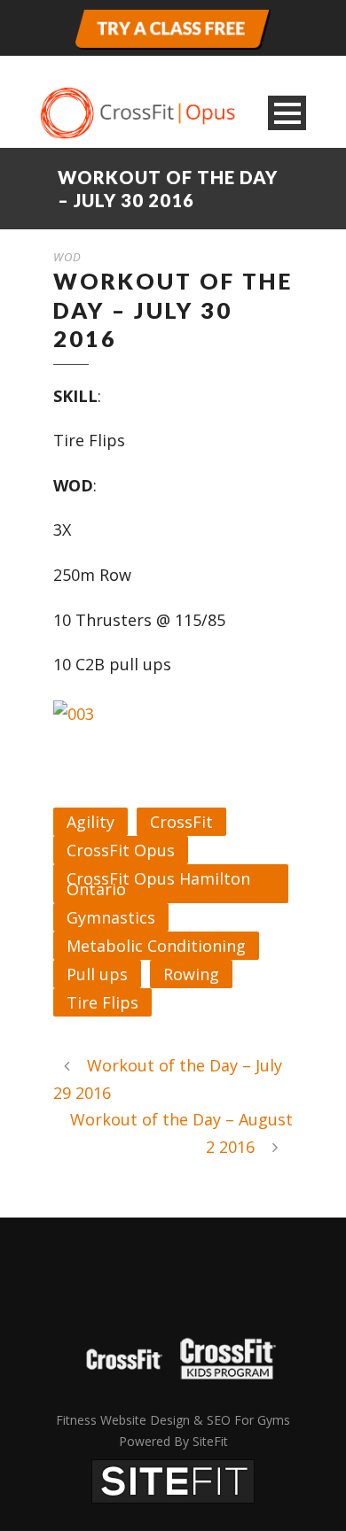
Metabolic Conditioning (156, 945)
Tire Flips (102, 1002)
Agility (90, 821)
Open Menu (287, 113)
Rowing (191, 974)
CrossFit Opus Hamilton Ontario (158, 884)
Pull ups (97, 974)
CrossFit (181, 821)
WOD (67, 257)
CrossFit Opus (121, 850)
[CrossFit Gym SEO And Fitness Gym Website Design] (173, 1479)
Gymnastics (111, 917)
